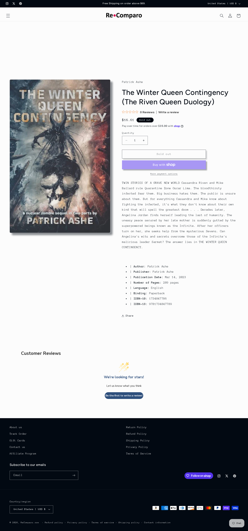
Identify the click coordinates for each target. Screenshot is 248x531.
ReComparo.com (30, 522)
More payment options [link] (164, 174)
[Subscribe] (74, 475)
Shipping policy (129, 522)
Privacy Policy (137, 447)
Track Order (18, 433)
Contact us (17, 447)
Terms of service (103, 522)
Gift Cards (17, 440)
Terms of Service (138, 453)
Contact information (157, 522)
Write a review (168, 112)
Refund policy (54, 522)
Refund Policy (136, 433)
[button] (8, 16)
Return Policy (136, 427)
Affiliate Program (23, 453)
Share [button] (129, 315)
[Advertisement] (124, 48)
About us (16, 427)
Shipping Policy (138, 440)
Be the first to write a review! (124, 395)
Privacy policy (77, 522)
